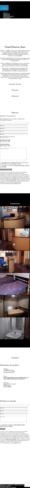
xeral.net (13, 487)
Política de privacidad (20, 484)
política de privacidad (10, 179)
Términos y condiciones (6, 484)
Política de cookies (5, 486)
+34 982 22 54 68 (8, 370)
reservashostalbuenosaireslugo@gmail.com (15, 377)
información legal (19, 165)
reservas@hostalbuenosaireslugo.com (14, 378)
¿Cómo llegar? (7, 386)
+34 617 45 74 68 (8, 372)
